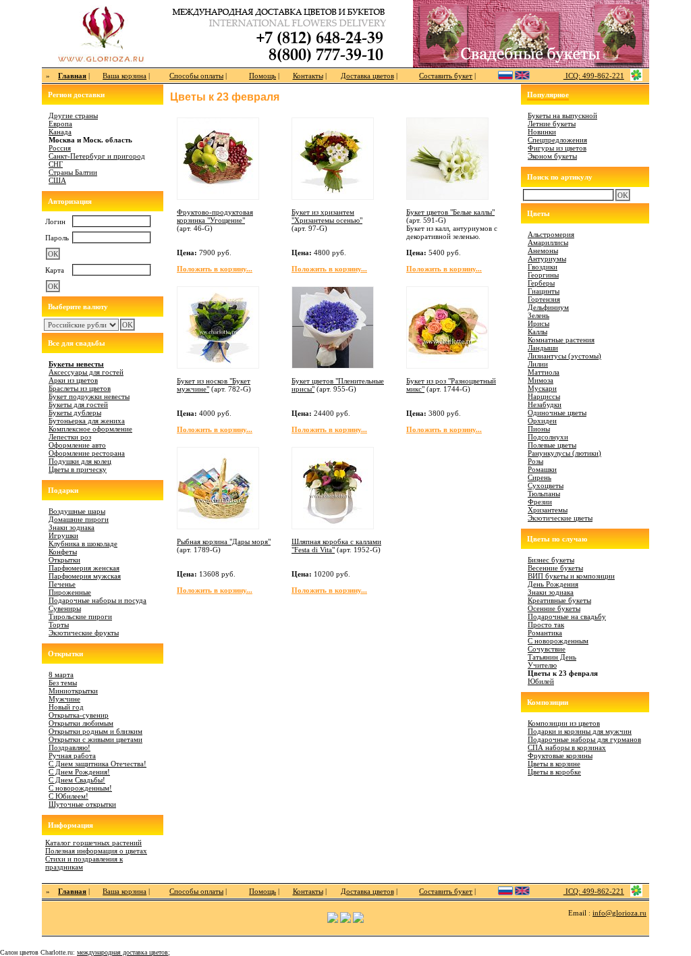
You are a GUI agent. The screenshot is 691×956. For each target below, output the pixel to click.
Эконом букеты (552, 156)
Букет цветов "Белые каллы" (450, 212)
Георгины (543, 275)
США (57, 180)
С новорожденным (558, 641)
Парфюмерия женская (84, 568)
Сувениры (65, 608)
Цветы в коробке (554, 772)
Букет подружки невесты (89, 396)
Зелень (538, 315)
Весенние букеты (555, 568)
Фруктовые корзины (560, 755)
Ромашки (542, 469)
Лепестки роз (70, 437)
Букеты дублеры (75, 412)
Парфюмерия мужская (85, 576)
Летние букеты (552, 124)
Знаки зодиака (71, 527)
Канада (60, 132)
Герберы (541, 283)
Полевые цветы (552, 445)
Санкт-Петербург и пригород (97, 156)
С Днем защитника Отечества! (97, 764)
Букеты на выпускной (562, 115)
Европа (60, 124)
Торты (59, 624)
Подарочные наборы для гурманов (584, 739)
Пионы (539, 429)
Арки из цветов (73, 380)
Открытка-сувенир (79, 715)
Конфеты (63, 552)
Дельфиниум (548, 307)
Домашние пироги (79, 519)
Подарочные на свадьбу (567, 616)
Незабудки (544, 404)
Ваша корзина (124, 76)
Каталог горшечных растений (93, 843)
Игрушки (63, 535)
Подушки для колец (80, 461)
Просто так (546, 624)
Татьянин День (552, 657)
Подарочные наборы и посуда (97, 600)
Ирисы (538, 323)
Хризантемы (548, 510)
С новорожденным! (80, 788)
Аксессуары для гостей (86, 372)
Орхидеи (542, 421)
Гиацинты (543, 291)
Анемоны (543, 250)
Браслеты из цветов (80, 388)
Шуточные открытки (82, 804)
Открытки (64, 560)
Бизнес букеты (551, 560)
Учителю (542, 665)
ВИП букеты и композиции (571, 576)
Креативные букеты (559, 600)
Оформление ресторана (87, 453)
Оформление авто (77, 445)
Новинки (542, 132)
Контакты (308, 76)
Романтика (545, 633)
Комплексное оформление (90, 429)
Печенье (62, 584)
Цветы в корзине (554, 764)
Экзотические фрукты (84, 633)
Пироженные (70, 592)
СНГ (56, 164)
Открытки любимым (81, 723)
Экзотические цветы (560, 518)
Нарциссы (544, 396)
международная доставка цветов (122, 952)
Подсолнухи (548, 437)
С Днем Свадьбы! (77, 780)
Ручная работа (72, 755)
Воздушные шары (77, 511)
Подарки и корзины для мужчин (580, 731)
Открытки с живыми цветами (95, 739)
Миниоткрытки (73, 691)
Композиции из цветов (564, 723)
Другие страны (73, 115)
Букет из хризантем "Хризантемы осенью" (327, 216)
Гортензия (544, 299)
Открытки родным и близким (95, 731)
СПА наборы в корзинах (567, 747)
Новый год (66, 707)
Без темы (63, 683)
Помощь (262, 76)
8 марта (61, 674)
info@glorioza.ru (619, 913)
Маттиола (543, 372)
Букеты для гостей (78, 404)
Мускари (542, 388)
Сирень (539, 477)
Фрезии (540, 502)
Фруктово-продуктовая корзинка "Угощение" (215, 216)
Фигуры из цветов (557, 148)
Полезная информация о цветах (96, 851)
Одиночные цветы (557, 412)
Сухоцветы (545, 485)
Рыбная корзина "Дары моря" (224, 541)
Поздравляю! (69, 747)
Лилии (538, 364)
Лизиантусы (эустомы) (564, 356)
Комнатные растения (561, 340)
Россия (60, 148)
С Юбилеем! (68, 796)
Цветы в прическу (78, 469)
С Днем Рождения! (79, 772)
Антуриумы (547, 259)
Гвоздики (542, 267)
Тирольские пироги (80, 616)
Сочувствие (546, 649)
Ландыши (543, 348)
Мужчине (64, 699)
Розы (535, 461)
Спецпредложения (557, 140)
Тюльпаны (544, 493)
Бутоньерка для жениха (87, 421)
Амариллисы (548, 242)
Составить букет (445, 76)
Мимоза (540, 380)
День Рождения (553, 584)
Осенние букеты (554, 608)
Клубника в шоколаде (83, 543)
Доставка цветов (367, 76)
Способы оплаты (196, 76)
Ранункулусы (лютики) (564, 453)
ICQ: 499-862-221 (593, 76)
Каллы (537, 331)
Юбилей (541, 681)
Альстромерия (551, 234)
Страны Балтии (73, 172)
